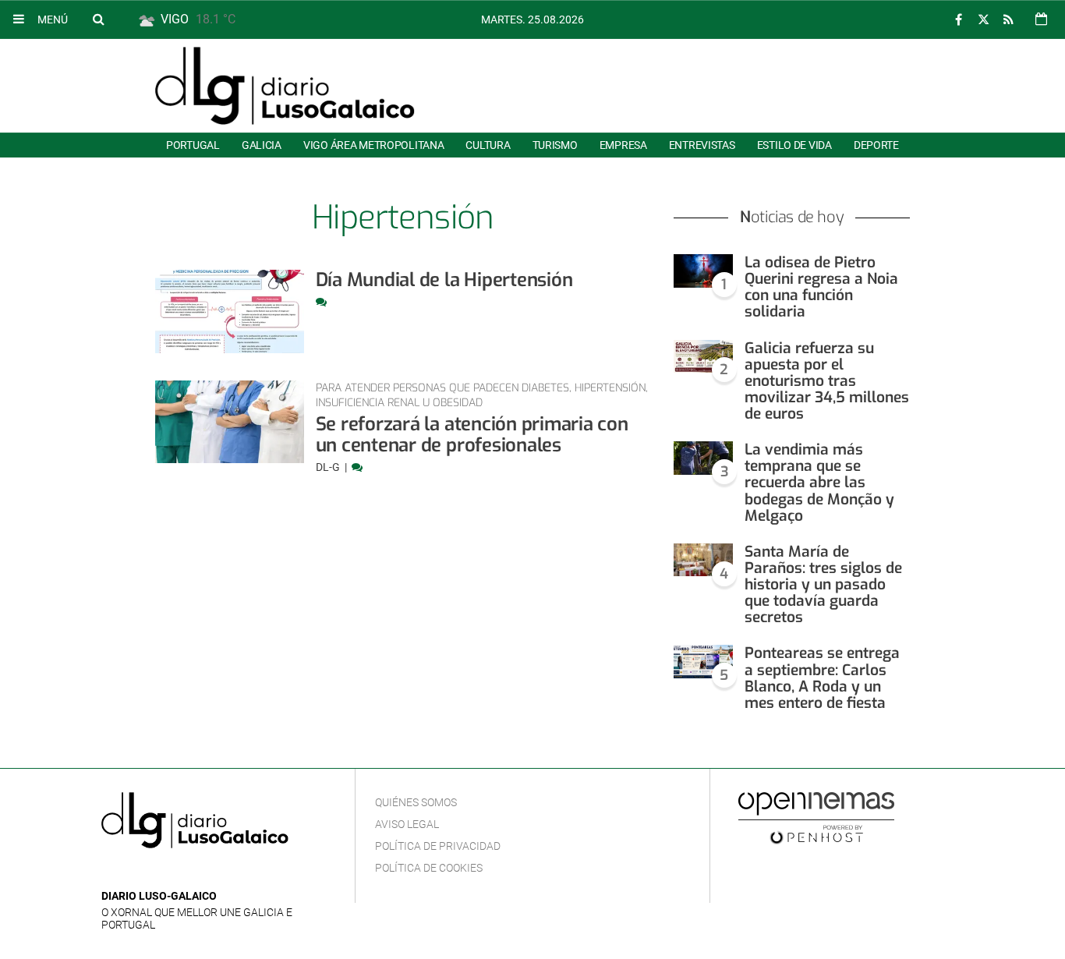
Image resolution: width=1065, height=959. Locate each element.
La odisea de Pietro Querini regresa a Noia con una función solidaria (821, 287)
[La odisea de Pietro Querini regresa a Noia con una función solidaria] (703, 271)
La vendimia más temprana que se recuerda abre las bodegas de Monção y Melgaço (819, 483)
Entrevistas (702, 145)
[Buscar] (98, 18)
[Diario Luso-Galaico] (285, 86)
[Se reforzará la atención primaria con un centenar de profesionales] (229, 422)
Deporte (876, 145)
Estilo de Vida (794, 145)
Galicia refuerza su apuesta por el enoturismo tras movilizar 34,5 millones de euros (827, 381)
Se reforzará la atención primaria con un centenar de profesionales (472, 435)
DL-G (329, 467)
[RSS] (1008, 20)
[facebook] (958, 20)
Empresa (623, 145)
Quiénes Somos (416, 802)
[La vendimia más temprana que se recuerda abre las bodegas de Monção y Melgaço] (703, 458)
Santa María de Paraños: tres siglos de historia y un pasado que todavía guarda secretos (823, 585)
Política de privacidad (438, 846)
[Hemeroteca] (1041, 19)
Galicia (261, 145)
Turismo (555, 145)
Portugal (193, 145)
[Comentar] (321, 301)
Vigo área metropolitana (373, 145)
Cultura (487, 145)
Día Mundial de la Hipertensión (444, 279)
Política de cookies (429, 868)
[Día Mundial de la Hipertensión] (229, 311)
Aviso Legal (407, 824)
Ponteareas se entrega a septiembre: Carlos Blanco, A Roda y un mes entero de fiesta (822, 677)
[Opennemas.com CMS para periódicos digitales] (816, 817)
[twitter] (983, 20)
